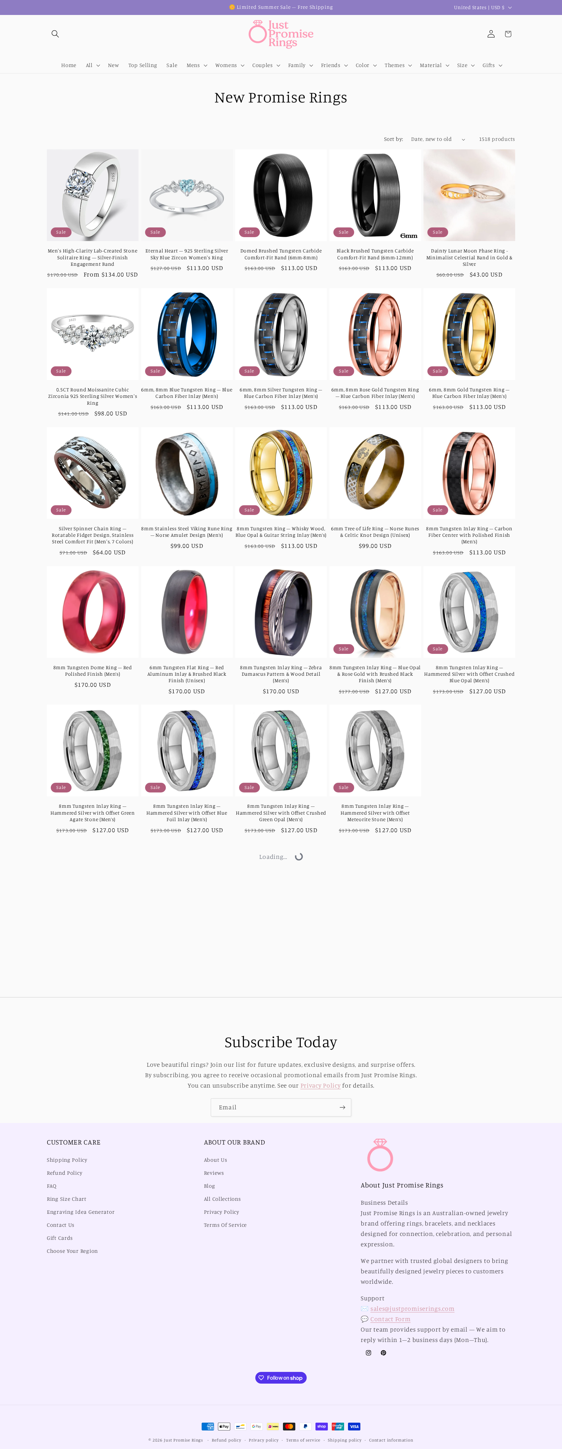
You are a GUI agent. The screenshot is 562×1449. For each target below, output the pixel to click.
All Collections (222, 1199)
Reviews (214, 1173)
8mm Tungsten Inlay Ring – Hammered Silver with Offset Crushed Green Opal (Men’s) (281, 812)
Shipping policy (345, 1439)
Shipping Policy (67, 1160)
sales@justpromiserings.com (412, 1309)
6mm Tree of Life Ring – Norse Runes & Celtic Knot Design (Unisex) (375, 531)
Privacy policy (264, 1439)
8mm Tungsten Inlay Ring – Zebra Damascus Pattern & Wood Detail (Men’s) (281, 674)
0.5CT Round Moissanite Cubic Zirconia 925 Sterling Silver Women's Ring (92, 396)
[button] (55, 34)
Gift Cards (60, 1238)
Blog (209, 1186)
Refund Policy (64, 1173)
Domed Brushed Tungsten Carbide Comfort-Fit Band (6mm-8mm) (281, 254)
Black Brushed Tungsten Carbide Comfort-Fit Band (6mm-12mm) (375, 254)
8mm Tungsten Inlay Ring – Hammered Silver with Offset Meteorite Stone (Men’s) (375, 812)
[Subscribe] (342, 1107)
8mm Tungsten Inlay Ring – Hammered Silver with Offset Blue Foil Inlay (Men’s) (186, 812)
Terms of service (303, 1439)
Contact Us (60, 1225)
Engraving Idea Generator (80, 1212)
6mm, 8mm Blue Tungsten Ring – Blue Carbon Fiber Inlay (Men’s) (186, 392)
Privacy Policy (321, 1085)
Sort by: (393, 139)
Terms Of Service (225, 1225)
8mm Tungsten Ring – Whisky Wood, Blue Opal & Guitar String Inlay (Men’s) (281, 531)
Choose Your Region (72, 1251)
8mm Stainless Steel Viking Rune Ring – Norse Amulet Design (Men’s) (186, 531)
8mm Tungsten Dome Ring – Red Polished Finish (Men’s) (92, 670)
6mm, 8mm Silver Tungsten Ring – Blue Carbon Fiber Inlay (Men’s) (281, 392)
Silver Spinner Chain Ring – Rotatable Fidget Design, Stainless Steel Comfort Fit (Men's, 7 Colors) (92, 535)
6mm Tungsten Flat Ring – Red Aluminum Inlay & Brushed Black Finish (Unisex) (186, 674)
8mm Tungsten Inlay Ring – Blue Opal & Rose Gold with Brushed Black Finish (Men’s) (375, 674)
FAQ (52, 1186)
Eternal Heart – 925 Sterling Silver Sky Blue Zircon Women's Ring (186, 254)
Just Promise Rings (183, 1439)
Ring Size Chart (67, 1199)
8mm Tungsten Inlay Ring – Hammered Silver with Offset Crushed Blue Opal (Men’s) (469, 674)
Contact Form (390, 1319)
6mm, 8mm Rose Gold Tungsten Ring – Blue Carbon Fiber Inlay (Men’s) (375, 392)
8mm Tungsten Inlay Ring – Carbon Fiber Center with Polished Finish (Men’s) (469, 535)
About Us (215, 1160)
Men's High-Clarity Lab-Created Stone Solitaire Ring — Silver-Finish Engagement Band (92, 257)
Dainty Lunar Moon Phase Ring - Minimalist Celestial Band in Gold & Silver (469, 257)
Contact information (391, 1439)
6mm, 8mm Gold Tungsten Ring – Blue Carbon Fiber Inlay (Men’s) (469, 392)
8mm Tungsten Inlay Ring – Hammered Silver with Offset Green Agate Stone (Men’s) (92, 812)
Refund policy (226, 1439)
